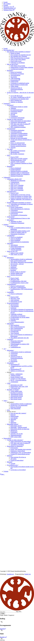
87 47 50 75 (5, 530)
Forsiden (5, 516)
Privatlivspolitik (4, 544)
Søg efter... (19, 611)
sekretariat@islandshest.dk (11, 532)
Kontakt (5, 518)
